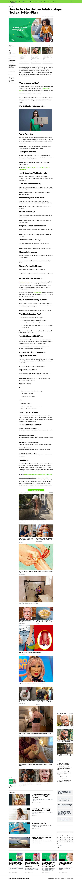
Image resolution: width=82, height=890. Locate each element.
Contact (72, 878)
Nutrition (41, 1)
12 (62, 837)
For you (48, 1)
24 (57, 841)
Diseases (31, 1)
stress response (38, 292)
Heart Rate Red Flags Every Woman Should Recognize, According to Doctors (64, 768)
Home (20, 1)
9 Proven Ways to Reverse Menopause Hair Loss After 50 (38, 474)
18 (60, 839)
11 (60, 837)
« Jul (58, 847)
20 (65, 839)
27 (64, 841)
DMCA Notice (57, 878)
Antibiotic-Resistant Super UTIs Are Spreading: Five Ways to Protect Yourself (64, 773)
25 (60, 841)
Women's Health (28, 859)
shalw (10, 52)
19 (62, 839)
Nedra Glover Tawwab (24, 282)
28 (67, 841)
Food (45, 1)
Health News (36, 1)
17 (57, 839)
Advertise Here (53, 1)
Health (27, 1)
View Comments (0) (36, 490)
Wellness (23, 1)
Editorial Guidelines (51, 878)
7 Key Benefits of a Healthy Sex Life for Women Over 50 (12, 786)
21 (67, 839)
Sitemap (68, 878)
